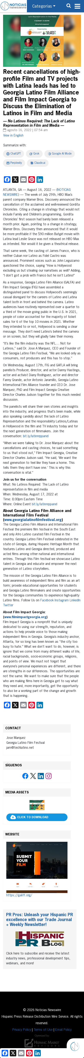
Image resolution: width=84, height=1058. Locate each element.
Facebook (47, 600)
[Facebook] (25, 776)
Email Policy (63, 1030)
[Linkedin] (41, 776)
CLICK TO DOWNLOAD (32, 817)
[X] (33, 776)
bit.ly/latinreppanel (36, 436)
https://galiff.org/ (19, 895)
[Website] (36, 867)
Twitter (8, 605)
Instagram (62, 600)
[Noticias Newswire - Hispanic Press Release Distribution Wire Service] (13, 6)
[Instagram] (48, 776)
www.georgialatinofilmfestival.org (33, 520)
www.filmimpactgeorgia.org (25, 617)
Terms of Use (43, 1030)
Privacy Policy (21, 1030)
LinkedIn (75, 600)
